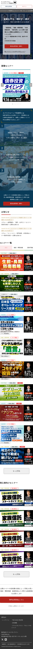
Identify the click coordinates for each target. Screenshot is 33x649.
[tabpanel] (16, 85)
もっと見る (16, 471)
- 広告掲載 (14, 622)
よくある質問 (29, 10)
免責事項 (4, 644)
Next (30, 85)
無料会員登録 (8, 6)
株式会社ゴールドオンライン (9, 632)
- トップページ (5, 620)
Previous (2, 85)
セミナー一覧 (18, 10)
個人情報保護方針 (12, 644)
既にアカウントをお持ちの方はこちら (15, 51)
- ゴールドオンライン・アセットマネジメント (21, 626)
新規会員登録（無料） (16, 46)
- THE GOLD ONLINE (17, 620)
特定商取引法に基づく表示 (23, 644)
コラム (24, 10)
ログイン (24, 6)
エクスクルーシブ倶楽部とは (7, 10)
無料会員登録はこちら (16, 599)
